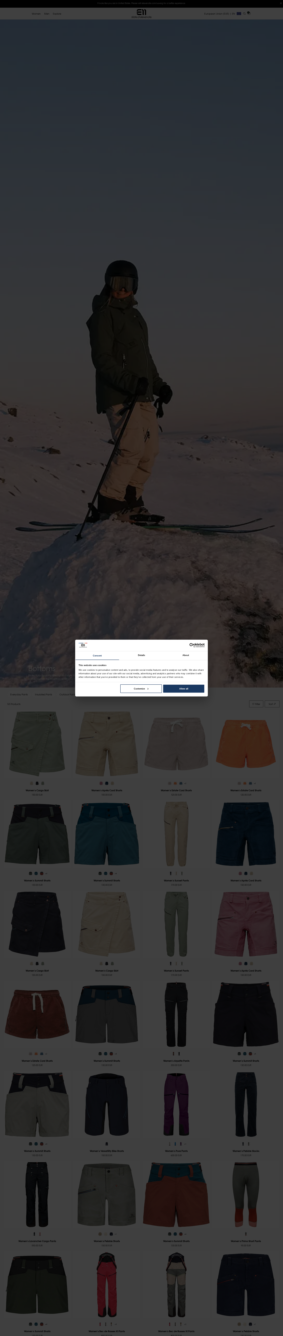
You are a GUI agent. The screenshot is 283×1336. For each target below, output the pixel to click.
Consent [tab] (97, 655)
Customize (139, 688)
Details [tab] (141, 655)
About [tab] (185, 655)
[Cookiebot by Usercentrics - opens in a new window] (192, 645)
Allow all (183, 688)
